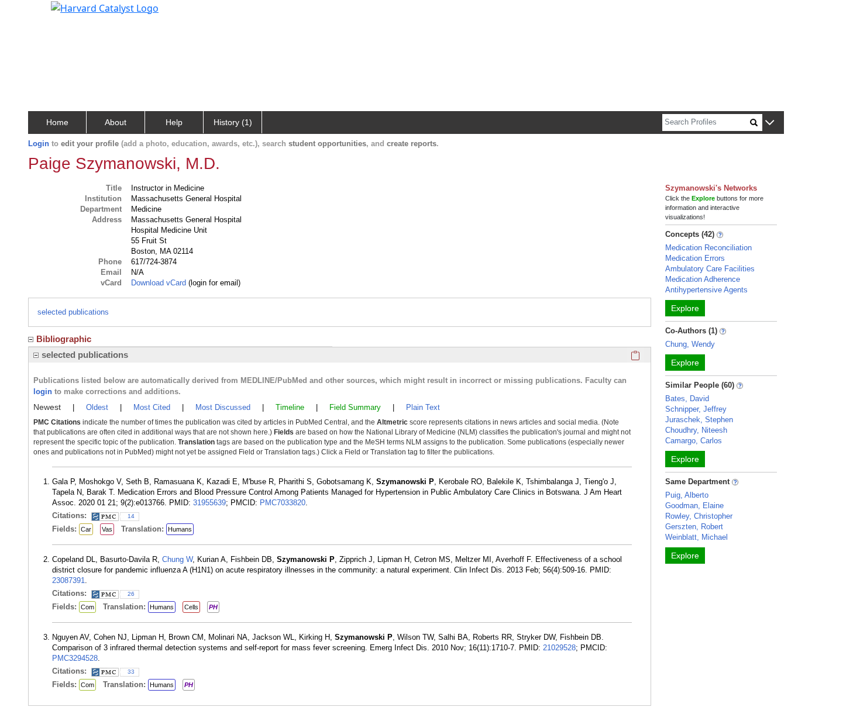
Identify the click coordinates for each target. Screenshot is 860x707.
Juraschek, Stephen (699, 419)
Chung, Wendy (690, 344)
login (42, 391)
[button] (769, 123)
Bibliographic (63, 339)
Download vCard (158, 282)
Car (86, 529)
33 (131, 671)
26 (131, 594)
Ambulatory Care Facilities (710, 268)
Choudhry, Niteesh (696, 430)
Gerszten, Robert (694, 526)
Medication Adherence (702, 279)
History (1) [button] (233, 122)
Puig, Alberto (686, 495)
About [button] (115, 122)
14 (131, 516)
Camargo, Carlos (693, 440)
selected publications (73, 312)
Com (87, 607)
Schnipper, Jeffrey (696, 409)
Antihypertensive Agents (706, 289)
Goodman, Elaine (694, 505)
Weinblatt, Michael (696, 537)
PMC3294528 (75, 658)
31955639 (209, 502)
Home (57, 122)
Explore (685, 308)
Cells (191, 607)
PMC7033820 (282, 502)
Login (38, 143)
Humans (180, 529)
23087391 (68, 580)
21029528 (559, 647)
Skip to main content (49, 14)
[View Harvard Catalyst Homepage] (105, 7)
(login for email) (213, 282)
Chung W (177, 559)
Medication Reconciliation (708, 247)
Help (174, 122)
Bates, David (687, 398)
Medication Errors (695, 258)
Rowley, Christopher (698, 516)
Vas (107, 529)
